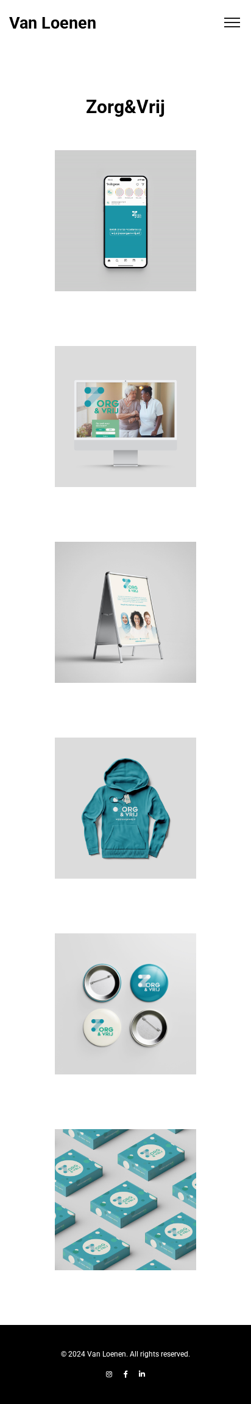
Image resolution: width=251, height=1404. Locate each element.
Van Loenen (52, 23)
